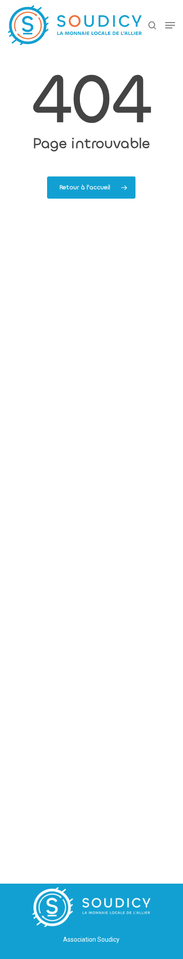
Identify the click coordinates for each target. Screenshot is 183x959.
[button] (170, 25)
